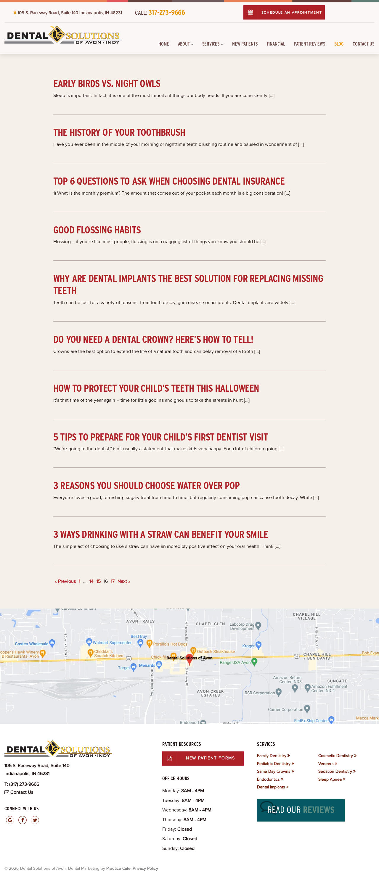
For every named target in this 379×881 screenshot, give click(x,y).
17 (113, 581)
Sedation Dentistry (335, 771)
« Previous (65, 581)
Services (211, 44)
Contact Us (364, 44)
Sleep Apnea (330, 779)
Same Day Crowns (273, 771)
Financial (276, 44)
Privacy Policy (145, 868)
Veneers (326, 764)
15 (99, 581)
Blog (339, 44)
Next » (124, 581)
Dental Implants (271, 787)
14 (91, 581)
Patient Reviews (309, 44)
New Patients (245, 44)
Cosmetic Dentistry (335, 756)
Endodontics (268, 779)
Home (163, 44)
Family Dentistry (271, 756)
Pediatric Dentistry (273, 764)
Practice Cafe (118, 868)
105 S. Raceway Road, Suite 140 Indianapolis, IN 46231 (69, 12)
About (184, 44)
